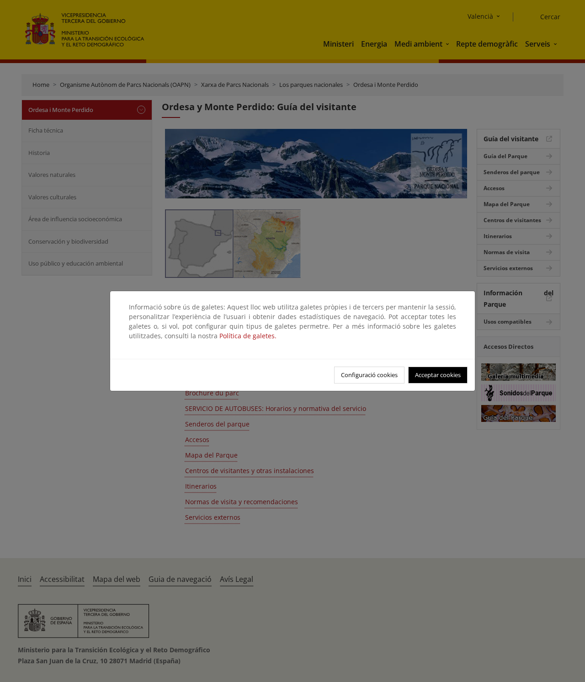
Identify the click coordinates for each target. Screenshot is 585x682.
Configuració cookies (369, 375)
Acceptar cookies (438, 375)
